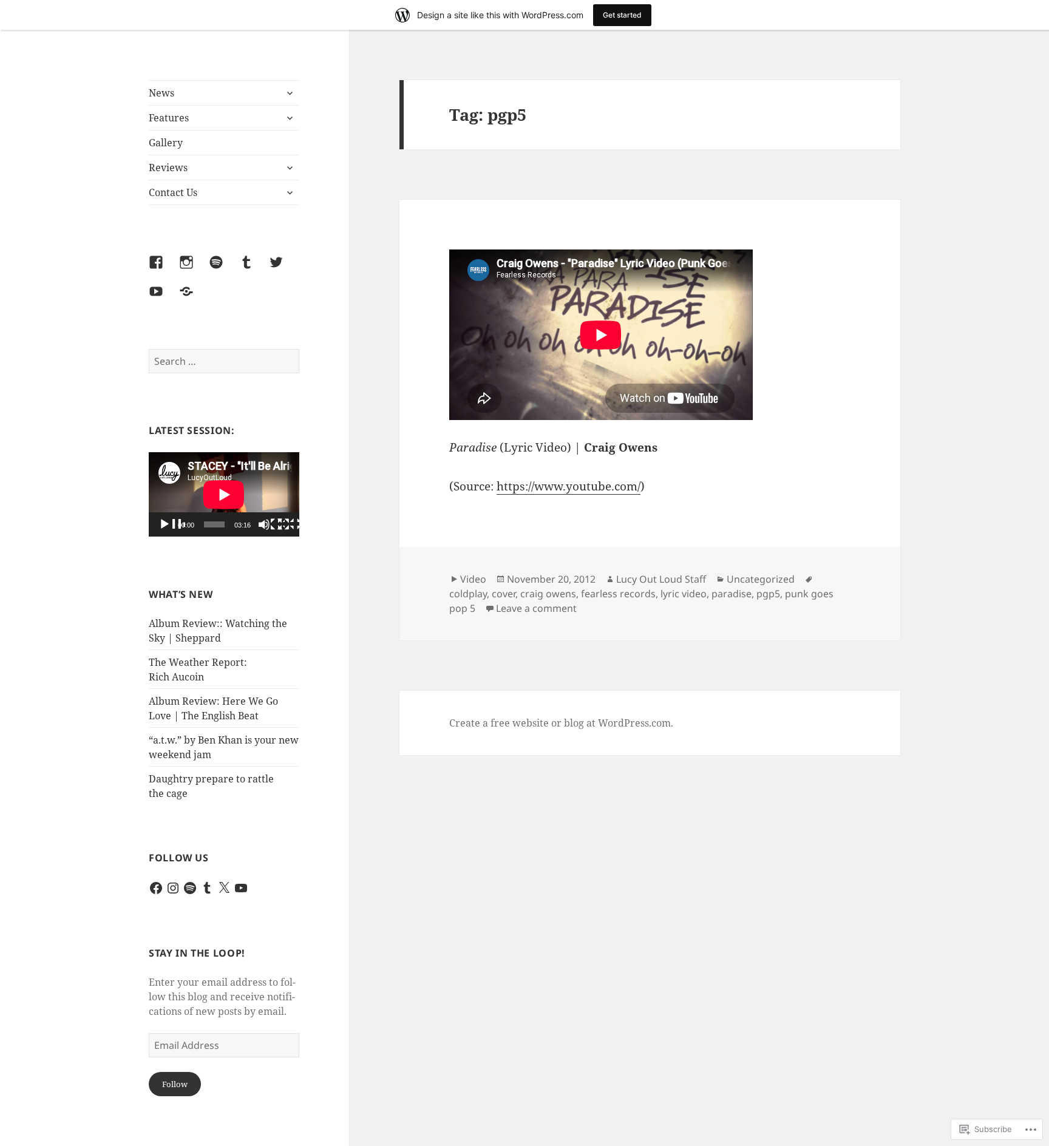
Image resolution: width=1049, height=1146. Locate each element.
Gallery (166, 142)
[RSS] (193, 298)
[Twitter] (283, 269)
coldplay (468, 593)
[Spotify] (223, 269)
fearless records (618, 593)
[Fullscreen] (290, 525)
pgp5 (768, 593)
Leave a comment (536, 608)
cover (503, 593)
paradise (731, 593)
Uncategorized (761, 579)
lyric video (683, 593)
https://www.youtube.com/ (568, 486)
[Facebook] (163, 269)
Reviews (168, 167)
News (161, 93)
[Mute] (271, 525)
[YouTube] (163, 298)
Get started (622, 14)
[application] (224, 494)
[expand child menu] (289, 93)
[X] (224, 888)
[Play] (171, 525)
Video (473, 579)
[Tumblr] (253, 269)
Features (169, 117)
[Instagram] (193, 269)
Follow (175, 1084)
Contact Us (173, 192)
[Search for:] (224, 361)
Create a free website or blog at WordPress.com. (561, 723)
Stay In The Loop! (197, 953)
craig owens (548, 593)
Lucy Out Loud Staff (661, 579)
